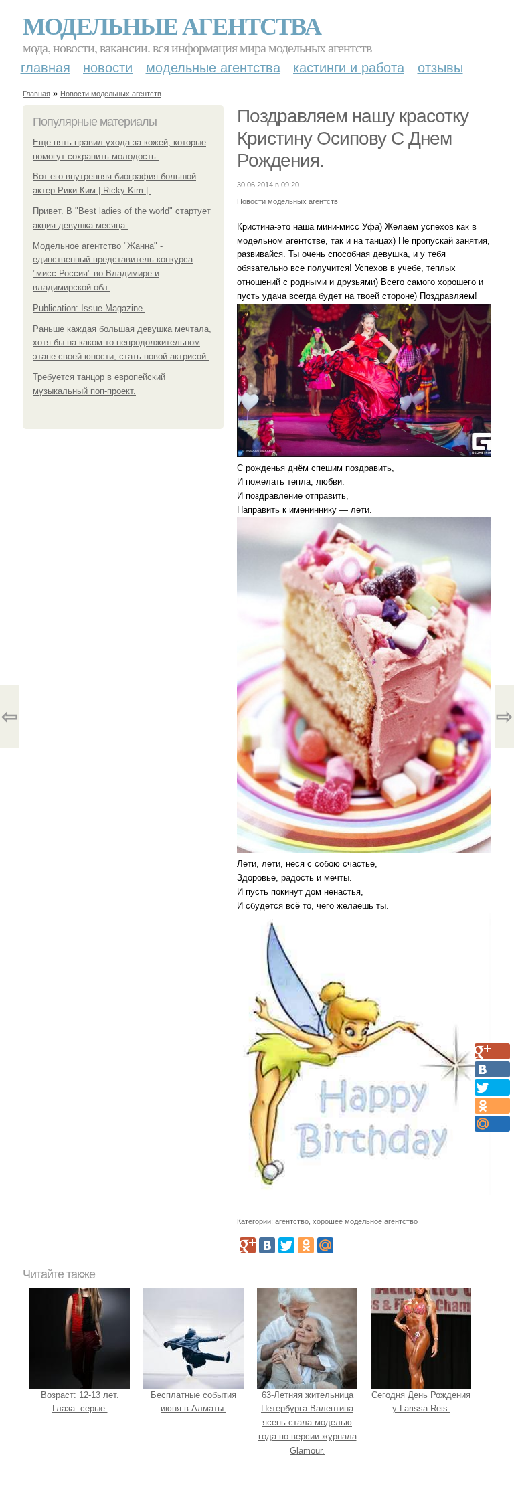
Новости (108, 67)
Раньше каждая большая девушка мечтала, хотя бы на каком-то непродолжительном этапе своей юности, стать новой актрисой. (122, 343)
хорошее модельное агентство (365, 1221)
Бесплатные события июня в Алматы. (193, 1402)
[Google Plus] (248, 1245)
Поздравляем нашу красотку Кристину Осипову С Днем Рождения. (352, 138)
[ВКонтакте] (267, 1245)
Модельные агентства (172, 25)
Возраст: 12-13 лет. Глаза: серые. (80, 1402)
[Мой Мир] (325, 1245)
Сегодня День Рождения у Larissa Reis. (420, 1402)
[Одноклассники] (306, 1245)
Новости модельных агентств (110, 94)
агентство (292, 1221)
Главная (45, 67)
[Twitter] (286, 1245)
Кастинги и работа (348, 67)
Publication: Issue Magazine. (89, 308)
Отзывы (440, 67)
